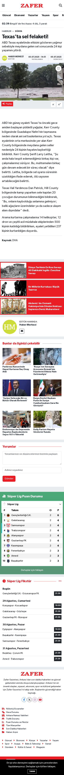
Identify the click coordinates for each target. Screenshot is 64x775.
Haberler (6, 31)
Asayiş (17, 744)
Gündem (9, 747)
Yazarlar (33, 15)
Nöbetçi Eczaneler (15, 709)
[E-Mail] (21, 331)
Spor (55, 15)
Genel (48, 744)
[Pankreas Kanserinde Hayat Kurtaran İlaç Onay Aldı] (17, 356)
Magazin (40, 747)
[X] (29, 699)
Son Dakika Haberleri (16, 729)
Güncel (6, 15)
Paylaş (9, 104)
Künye (32, 740)
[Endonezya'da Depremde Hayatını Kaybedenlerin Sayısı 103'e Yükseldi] (17, 419)
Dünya (18, 31)
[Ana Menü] (3, 5)
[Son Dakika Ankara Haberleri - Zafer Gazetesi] (32, 5)
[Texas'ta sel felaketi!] (32, 81)
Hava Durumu (12, 712)
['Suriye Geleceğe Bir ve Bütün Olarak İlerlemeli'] (17, 387)
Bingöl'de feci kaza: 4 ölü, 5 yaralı (24, 23)
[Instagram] (34, 699)
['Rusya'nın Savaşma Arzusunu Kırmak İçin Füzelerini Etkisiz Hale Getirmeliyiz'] (47, 356)
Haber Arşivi (12, 732)
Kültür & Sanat (25, 747)
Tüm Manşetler (13, 725)
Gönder (9, 478)
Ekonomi (19, 15)
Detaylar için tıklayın (32, 570)
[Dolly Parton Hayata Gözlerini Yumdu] (47, 419)
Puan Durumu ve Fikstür (17, 722)
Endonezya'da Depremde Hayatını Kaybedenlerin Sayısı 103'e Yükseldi (16, 432)
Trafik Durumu (12, 719)
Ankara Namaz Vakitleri (17, 715)
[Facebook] (24, 699)
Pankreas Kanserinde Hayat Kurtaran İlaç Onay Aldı (16, 369)
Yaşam (45, 15)
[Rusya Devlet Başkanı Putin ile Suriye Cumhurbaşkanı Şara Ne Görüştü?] (47, 387)
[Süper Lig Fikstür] (60, 581)
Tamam (32, 771)
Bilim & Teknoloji (32, 744)
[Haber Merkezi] (10, 327)
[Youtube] (40, 699)
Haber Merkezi (27, 325)
